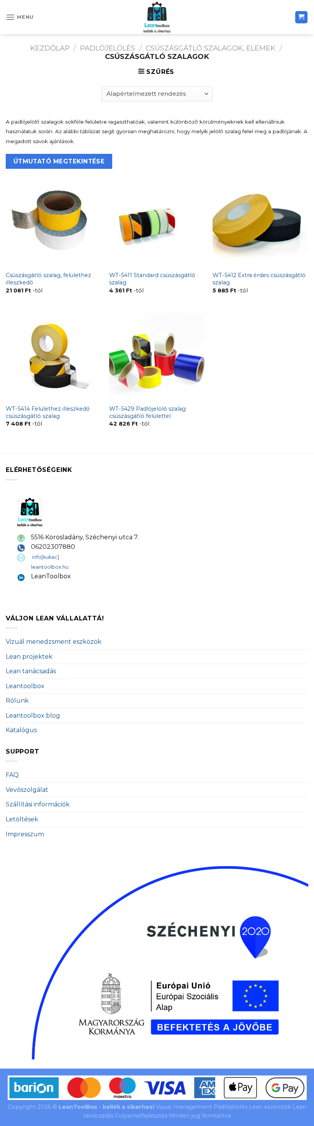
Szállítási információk (38, 804)
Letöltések (22, 819)
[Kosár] (301, 17)
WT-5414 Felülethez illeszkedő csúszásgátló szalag (48, 412)
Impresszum (25, 834)
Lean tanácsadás (31, 671)
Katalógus (21, 730)
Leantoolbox (25, 686)
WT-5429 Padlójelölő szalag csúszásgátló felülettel (147, 412)
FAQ (12, 774)
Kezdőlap (50, 48)
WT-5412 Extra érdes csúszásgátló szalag (259, 279)
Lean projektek (29, 656)
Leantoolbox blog (33, 715)
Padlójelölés (107, 48)
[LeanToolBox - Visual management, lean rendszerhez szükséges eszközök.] (157, 17)
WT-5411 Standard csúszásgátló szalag (152, 279)
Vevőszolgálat (27, 789)
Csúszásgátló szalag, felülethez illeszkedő (48, 279)
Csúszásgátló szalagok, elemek (210, 48)
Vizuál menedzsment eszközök (53, 641)
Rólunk (17, 700)
